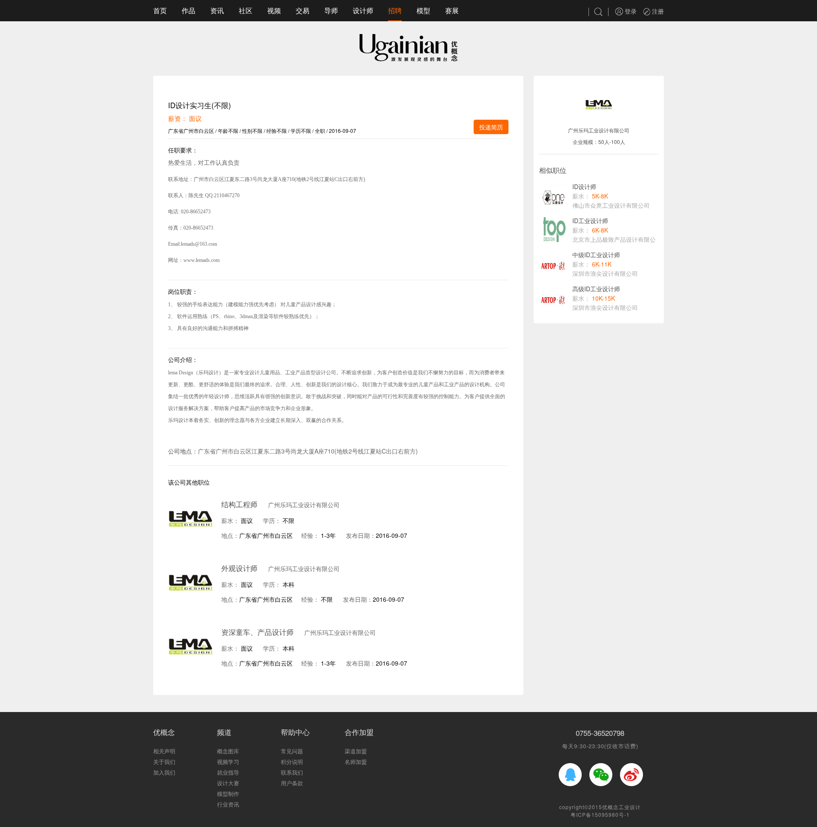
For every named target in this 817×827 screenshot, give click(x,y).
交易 (302, 10)
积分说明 (292, 762)
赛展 (452, 10)
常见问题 (292, 751)
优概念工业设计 (621, 806)
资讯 (217, 10)
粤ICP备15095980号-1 (600, 814)
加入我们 (164, 772)
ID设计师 (584, 186)
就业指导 (228, 772)
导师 (331, 10)
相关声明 (164, 751)
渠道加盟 (356, 751)
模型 (423, 10)
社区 (245, 10)
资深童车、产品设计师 (257, 631)
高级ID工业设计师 (596, 288)
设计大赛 (228, 783)
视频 (274, 10)
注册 (657, 11)
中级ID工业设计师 (596, 254)
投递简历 (491, 127)
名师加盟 (356, 762)
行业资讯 (228, 804)
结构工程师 (239, 504)
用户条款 (292, 783)
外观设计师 (239, 568)
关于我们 (164, 762)
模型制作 (228, 794)
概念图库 (228, 751)
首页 (160, 10)
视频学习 (228, 762)
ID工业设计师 (590, 220)
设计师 (363, 10)
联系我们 (292, 772)
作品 (188, 10)
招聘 (395, 10)
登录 (630, 11)
